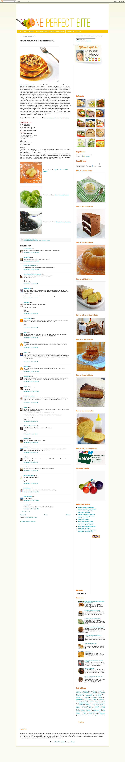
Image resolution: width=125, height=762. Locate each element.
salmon (103, 707)
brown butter (31, 240)
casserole (103, 692)
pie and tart (100, 704)
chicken (91, 694)
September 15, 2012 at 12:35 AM (31, 269)
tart (85, 713)
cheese (82, 694)
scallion (77, 710)
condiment (99, 695)
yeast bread (98, 715)
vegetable (102, 713)
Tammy (25, 407)
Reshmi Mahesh (28, 248)
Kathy (25, 457)
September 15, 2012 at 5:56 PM (31, 470)
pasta (88, 704)
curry (94, 697)
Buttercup (26, 438)
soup (92, 712)
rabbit (85, 707)
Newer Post (23, 514)
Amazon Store (70, 31)
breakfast (26, 240)
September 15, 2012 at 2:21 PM (31, 421)
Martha (25, 447)
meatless (96, 703)
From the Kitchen (28, 318)
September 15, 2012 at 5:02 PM (31, 462)
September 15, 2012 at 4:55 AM (31, 298)
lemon (98, 701)
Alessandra (27, 302)
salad (96, 707)
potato (90, 706)
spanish (100, 712)
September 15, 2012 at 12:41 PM (31, 391)
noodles (81, 704)
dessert (79, 699)
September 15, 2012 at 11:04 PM (31, 500)
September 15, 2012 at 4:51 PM (31, 452)
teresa (25, 466)
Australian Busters (89, 651)
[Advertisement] (62, 9)
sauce (93, 709)
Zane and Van (27, 257)
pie (94, 704)
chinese (100, 694)
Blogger (73, 741)
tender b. (26, 505)
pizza (77, 706)
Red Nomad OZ (27, 288)
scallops (83, 710)
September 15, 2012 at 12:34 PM (31, 381)
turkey (90, 713)
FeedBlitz (89, 41)
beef (100, 691)
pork (83, 706)
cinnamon (36, 240)
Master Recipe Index (29, 31)
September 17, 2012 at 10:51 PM (31, 508)
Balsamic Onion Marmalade (63, 222)
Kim (25, 342)
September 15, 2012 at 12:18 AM (31, 252)
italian (85, 701)
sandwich (87, 709)
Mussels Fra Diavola (89, 668)
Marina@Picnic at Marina (30, 265)
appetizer (85, 691)
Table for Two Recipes (41, 31)
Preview (78, 41)
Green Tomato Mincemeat (62, 195)
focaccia (101, 699)
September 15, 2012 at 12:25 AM (31, 261)
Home (19, 31)
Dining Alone (27, 376)
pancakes (44, 240)
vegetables (82, 715)
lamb (91, 701)
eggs (89, 699)
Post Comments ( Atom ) (31, 517)
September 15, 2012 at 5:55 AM (31, 313)
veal (96, 713)
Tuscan (78, 691)
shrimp (89, 710)
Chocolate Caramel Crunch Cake (92, 610)
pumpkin (48, 240)
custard (100, 697)
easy (40, 240)
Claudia (26, 352)
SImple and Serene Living (30, 425)
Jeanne (25, 386)
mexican (103, 703)
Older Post (68, 514)
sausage (100, 709)
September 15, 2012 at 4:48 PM (31, 442)
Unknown (26, 366)
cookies (78, 697)
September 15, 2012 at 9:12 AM (31, 361)
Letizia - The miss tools (29, 396)
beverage (78, 692)
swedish (78, 713)
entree (95, 699)
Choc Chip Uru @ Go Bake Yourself (32, 274)
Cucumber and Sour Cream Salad (92, 618)
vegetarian (90, 715)
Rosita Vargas (27, 488)
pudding (97, 706)
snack (85, 712)
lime (104, 701)
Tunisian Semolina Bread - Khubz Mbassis (94, 627)
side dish (96, 710)
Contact (78, 31)
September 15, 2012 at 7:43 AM (31, 327)
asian (93, 691)
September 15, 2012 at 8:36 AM (31, 347)
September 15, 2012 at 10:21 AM (31, 371)
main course (84, 703)
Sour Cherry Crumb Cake (90, 643)
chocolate (79, 695)
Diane (25, 332)
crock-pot (87, 697)
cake (94, 692)
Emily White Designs (60, 741)
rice (90, 707)
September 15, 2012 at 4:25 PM (31, 434)
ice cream (78, 701)
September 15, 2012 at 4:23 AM (31, 283)
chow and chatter (28, 496)
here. (94, 57)
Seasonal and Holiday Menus (57, 31)
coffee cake (89, 695)
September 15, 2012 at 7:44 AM (31, 337)
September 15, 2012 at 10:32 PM (31, 492)
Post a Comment (26, 511)
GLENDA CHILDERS (29, 475)
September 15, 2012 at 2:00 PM (31, 402)
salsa (80, 709)
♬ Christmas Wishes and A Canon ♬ (93, 635)
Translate (87, 156)
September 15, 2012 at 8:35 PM (31, 483)
